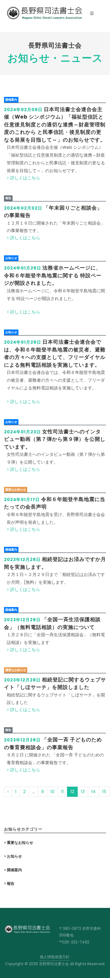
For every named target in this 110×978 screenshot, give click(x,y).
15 (104, 792)
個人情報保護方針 (55, 957)
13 (83, 792)
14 (93, 792)
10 (52, 792)
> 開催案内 (13, 870)
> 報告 (9, 883)
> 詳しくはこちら (23, 178)
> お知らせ (13, 856)
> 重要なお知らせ (18, 842)
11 (62, 792)
